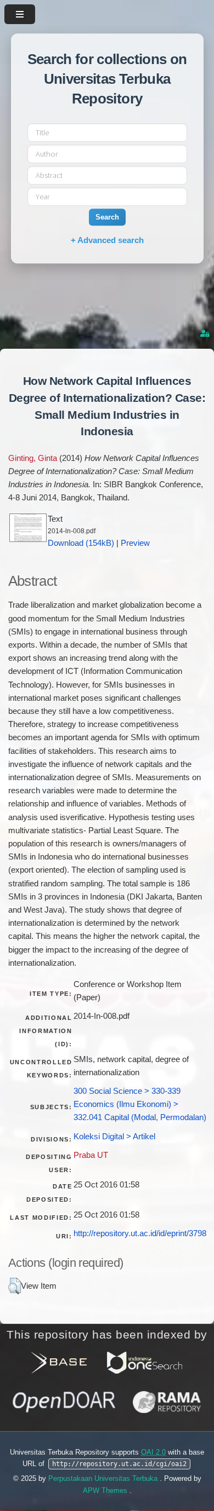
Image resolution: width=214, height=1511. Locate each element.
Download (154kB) (81, 543)
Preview (135, 543)
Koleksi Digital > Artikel (114, 1136)
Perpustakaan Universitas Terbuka (104, 1478)
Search (107, 217)
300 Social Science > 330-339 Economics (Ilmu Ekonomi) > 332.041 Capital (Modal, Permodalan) (140, 1104)
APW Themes (106, 1490)
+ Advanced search (107, 240)
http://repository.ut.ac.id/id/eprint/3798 (140, 1233)
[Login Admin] (206, 334)
